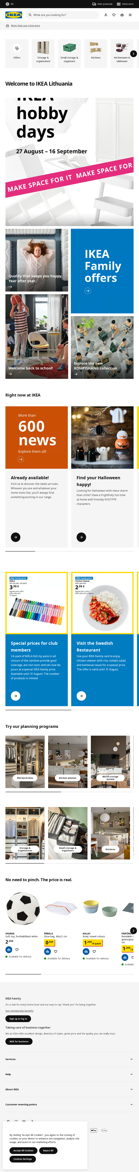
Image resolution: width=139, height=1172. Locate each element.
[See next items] (133, 53)
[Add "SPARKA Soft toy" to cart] (8, 949)
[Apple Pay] (94, 1130)
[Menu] (130, 15)
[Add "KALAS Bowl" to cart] (86, 951)
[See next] (133, 930)
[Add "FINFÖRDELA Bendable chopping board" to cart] (125, 957)
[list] (69, 53)
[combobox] (61, 15)
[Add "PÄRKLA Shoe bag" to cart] (47, 951)
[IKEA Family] (102, 271)
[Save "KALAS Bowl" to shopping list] (94, 951)
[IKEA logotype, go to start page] (13, 15)
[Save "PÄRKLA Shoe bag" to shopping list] (55, 951)
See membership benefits (19, 1010)
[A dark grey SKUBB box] (67, 833)
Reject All (48, 1150)
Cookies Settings (23, 1159)
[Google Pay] (104, 1130)
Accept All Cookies (23, 1150)
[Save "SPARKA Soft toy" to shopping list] (17, 949)
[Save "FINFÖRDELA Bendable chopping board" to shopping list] (133, 957)
